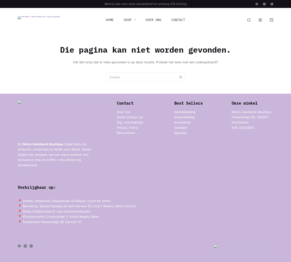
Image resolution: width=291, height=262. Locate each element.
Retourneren (126, 133)
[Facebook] (257, 4)
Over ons (153, 20)
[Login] (260, 20)
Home (110, 20)
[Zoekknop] (180, 77)
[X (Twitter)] (25, 246)
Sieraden (180, 128)
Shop (128, 20)
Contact (178, 20)
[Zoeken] (249, 20)
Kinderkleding (184, 117)
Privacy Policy (127, 128)
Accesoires (182, 122)
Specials (180, 133)
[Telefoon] (272, 4)
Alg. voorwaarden (130, 122)
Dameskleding (184, 112)
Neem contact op (130, 117)
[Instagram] (264, 4)
